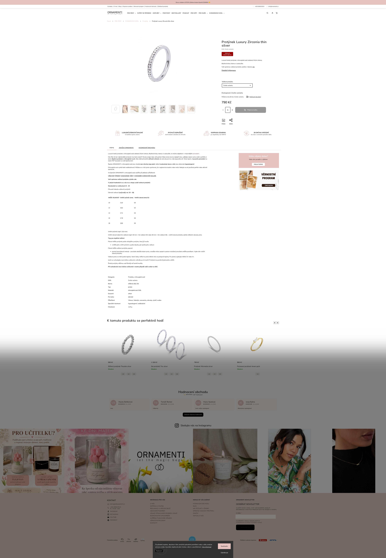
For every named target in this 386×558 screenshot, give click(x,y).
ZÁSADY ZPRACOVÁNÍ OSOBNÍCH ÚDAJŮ (163, 513)
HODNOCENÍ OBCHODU (201, 504)
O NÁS (115, 6)
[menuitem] (132, 13)
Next (278, 323)
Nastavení (159, 551)
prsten (130, 287)
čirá (138, 284)
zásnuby (149, 300)
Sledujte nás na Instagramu (196, 425)
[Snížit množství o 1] (223, 110)
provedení (196, 154)
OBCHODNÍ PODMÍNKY (157, 511)
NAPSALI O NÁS (198, 516)
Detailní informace (229, 70)
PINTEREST (113, 520)
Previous (274, 323)
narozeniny (143, 300)
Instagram (114, 514)
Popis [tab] (112, 148)
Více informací (206, 547)
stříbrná (130, 284)
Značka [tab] (126, 148)
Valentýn (136, 300)
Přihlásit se (245, 527)
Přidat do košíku (252, 110)
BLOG (195, 506)
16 (134, 374)
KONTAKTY (110, 6)
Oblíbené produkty (163, 6)
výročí (154, 300)
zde (253, 67)
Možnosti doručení (255, 97)
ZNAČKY (195, 513)
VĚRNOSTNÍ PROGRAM (139, 6)
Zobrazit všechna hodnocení (193, 415)
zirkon (130, 294)
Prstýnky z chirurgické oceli (136, 277)
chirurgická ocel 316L (134, 290)
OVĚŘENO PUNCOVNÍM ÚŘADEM (161, 518)
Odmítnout (224, 553)
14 (128, 374)
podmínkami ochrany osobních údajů (249, 522)
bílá (135, 284)
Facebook (114, 511)
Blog (120, 6)
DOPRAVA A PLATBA (127, 6)
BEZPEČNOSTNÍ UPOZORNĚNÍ (160, 516)
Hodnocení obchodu (150, 6)
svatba (159, 300)
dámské (130, 297)
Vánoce (130, 300)
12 (123, 374)
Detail (145, 363)
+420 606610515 (115, 507)
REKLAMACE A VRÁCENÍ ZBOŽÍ (160, 508)
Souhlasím (224, 546)
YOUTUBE (113, 517)
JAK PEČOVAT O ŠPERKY (201, 508)
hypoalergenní (132, 304)
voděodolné (141, 304)
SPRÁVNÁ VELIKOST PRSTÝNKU (203, 511)
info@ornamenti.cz (117, 504)
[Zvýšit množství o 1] (232, 110)
